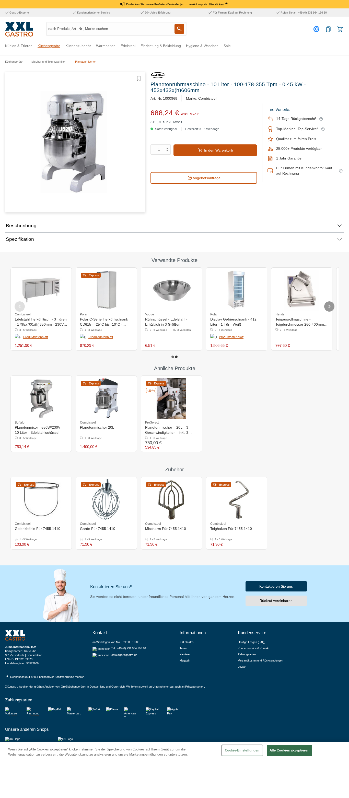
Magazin (185, 660)
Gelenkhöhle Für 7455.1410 (37, 529)
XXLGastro (186, 642)
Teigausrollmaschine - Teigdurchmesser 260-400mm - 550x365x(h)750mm (300, 322)
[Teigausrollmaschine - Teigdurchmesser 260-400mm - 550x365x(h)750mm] (301, 290)
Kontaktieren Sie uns (276, 586)
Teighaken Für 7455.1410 (231, 529)
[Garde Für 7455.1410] (106, 499)
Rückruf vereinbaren (276, 601)
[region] (174, 770)
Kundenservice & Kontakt (253, 648)
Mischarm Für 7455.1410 (165, 529)
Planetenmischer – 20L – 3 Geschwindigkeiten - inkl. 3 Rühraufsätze (166, 430)
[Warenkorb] (340, 29)
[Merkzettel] (328, 29)
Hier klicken (216, 4)
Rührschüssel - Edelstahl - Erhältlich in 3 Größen (166, 321)
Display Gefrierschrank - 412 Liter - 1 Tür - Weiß (233, 321)
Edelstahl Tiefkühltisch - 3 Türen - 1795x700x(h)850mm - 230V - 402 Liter (41, 322)
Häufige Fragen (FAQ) (251, 642)
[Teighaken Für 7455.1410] (236, 499)
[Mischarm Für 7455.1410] (171, 499)
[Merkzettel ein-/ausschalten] (138, 78)
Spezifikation (20, 239)
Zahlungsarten (247, 654)
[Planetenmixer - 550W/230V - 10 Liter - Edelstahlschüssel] (41, 398)
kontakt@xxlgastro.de (123, 654)
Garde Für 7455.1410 (97, 529)
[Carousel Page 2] (176, 357)
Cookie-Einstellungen (242, 750)
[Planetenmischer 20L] (106, 398)
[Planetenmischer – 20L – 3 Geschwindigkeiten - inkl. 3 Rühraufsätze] (172, 398)
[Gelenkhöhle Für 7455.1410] (41, 499)
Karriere (185, 654)
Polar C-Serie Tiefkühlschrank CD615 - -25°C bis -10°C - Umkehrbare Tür (104, 322)
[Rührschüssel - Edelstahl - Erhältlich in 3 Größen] (171, 290)
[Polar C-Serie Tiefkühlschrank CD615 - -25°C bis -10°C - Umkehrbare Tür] (106, 290)
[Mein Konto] (317, 29)
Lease (242, 666)
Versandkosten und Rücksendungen (260, 660)
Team (183, 648)
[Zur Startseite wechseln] (19, 29)
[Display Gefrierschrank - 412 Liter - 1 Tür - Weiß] (236, 290)
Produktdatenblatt (35, 337)
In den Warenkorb (218, 150)
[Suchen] (179, 29)
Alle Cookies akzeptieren (289, 750)
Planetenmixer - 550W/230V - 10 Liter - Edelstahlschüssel (39, 430)
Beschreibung (21, 225)
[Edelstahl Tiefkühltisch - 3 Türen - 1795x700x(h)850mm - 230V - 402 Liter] (41, 290)
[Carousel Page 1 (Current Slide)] (172, 357)
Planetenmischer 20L (97, 427)
